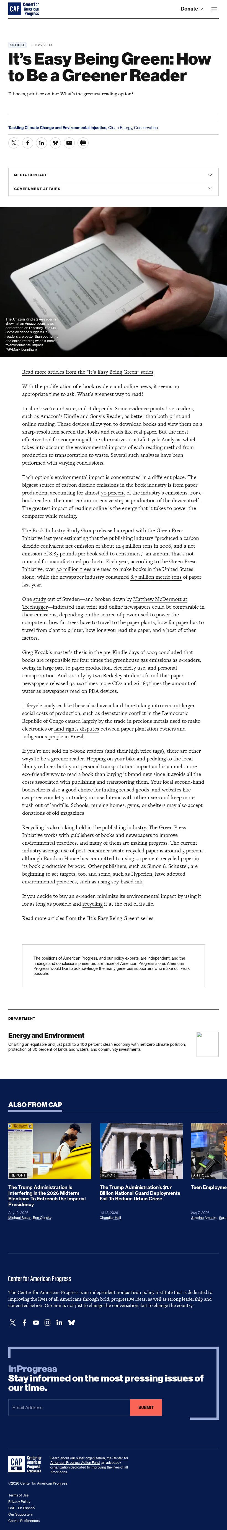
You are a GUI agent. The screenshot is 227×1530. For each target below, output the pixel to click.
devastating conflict (123, 713)
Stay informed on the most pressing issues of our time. (106, 1378)
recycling (92, 904)
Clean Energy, (121, 127)
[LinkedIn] (59, 1323)
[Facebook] (24, 1323)
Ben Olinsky (42, 1218)
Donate (190, 9)
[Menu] (214, 9)
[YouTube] (36, 1323)
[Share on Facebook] (27, 142)
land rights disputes (76, 728)
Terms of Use (18, 1495)
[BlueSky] (71, 1323)
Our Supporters (20, 1514)
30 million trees (73, 569)
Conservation (146, 127)
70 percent (113, 492)
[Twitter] (12, 1323)
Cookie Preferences (24, 1521)
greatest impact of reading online (69, 508)
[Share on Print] (83, 142)
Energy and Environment (46, 1035)
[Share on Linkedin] (41, 142)
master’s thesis (70, 652)
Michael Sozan (19, 1218)
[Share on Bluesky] (55, 142)
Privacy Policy (19, 1502)
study (39, 599)
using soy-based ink (120, 881)
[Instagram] (47, 1323)
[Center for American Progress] (15, 9)
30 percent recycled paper (164, 858)
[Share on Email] (69, 142)
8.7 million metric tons (156, 577)
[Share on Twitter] (13, 142)
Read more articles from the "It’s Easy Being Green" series (87, 372)
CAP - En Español (21, 1508)
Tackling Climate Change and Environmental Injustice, (58, 127)
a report (126, 530)
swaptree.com (37, 797)
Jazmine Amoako (204, 1218)
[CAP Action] (26, 1464)
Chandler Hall (110, 1218)
